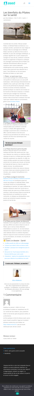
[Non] (32, 390)
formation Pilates (15, 101)
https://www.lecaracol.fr (10, 324)
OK (17, 393)
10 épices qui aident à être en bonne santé (16, 245)
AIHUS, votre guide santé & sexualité (15, 351)
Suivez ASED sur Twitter (10, 338)
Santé (24, 18)
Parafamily (7, 353)
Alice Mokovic (9, 18)
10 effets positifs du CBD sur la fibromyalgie (17, 243)
